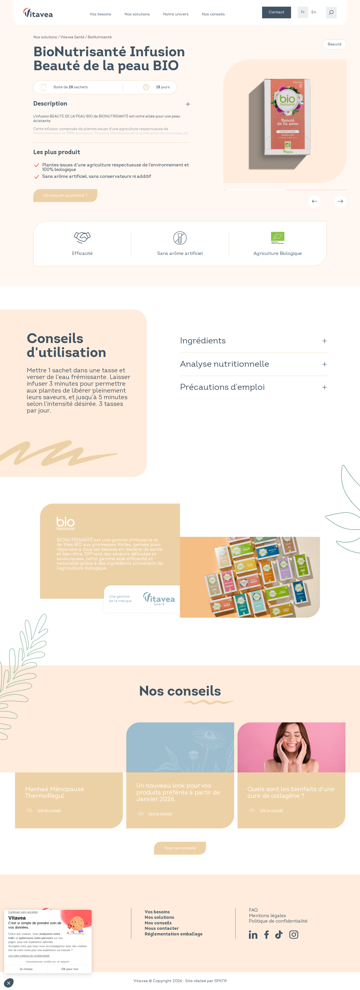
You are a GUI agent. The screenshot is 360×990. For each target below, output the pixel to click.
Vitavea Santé (72, 37)
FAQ (253, 910)
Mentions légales (267, 916)
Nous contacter (162, 928)
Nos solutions (137, 14)
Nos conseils (213, 14)
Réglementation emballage (173, 934)
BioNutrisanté (100, 37)
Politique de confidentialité (278, 921)
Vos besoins (100, 14)
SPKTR (220, 981)
